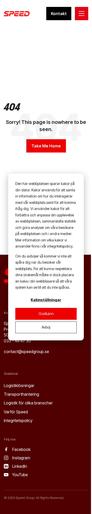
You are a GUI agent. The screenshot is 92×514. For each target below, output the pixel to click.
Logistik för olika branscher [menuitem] (28, 402)
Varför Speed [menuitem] (16, 411)
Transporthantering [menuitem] (21, 394)
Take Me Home (46, 145)
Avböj (46, 327)
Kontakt (59, 13)
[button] (81, 13)
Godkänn (46, 313)
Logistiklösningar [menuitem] (19, 385)
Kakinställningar (46, 300)
